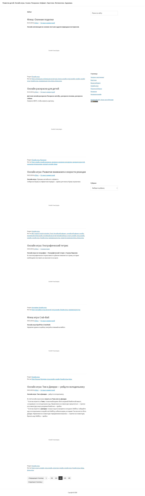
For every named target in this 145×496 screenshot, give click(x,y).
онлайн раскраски (45, 162)
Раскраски (43, 160)
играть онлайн (62, 79)
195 (69, 478)
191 (52, 478)
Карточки (93, 80)
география (38, 310)
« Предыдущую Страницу (36, 478)
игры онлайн (71, 79)
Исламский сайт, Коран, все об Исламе (102, 100)
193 (61, 478)
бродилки (43, 379)
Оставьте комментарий (48, 23)
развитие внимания (67, 238)
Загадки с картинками (97, 77)
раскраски (55, 162)
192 (56, 478)
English (36, 233)
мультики (56, 468)
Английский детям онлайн (35, 236)
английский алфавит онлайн (75, 233)
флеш (53, 81)
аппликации (39, 79)
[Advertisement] (97, 44)
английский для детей (49, 236)
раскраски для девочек (65, 162)
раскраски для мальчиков (34, 164)
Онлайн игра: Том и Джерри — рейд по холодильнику (56, 386)
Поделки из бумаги (96, 89)
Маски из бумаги (95, 83)
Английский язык (62, 236)
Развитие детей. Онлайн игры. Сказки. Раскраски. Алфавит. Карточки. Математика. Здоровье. (38, 3)
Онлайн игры (36, 76)
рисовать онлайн (48, 164)
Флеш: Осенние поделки (40, 19)
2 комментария (45, 249)
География (35, 307)
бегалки (37, 379)
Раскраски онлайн (96, 94)
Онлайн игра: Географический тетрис (47, 245)
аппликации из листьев (50, 79)
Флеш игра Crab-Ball (38, 317)
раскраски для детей (78, 162)
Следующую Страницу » (35, 482)
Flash (33, 79)
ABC (33, 233)
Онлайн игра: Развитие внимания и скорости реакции (56, 171)
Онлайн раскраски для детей (43, 88)
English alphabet (44, 233)
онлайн (78, 79)
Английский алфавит (60, 233)
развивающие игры (45, 81)
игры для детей (46, 310)
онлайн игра (36, 238)
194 (65, 478)
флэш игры (58, 81)
